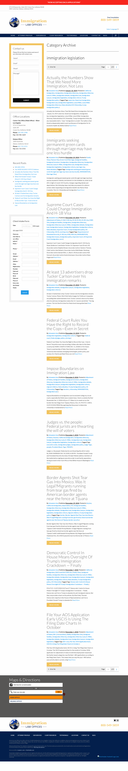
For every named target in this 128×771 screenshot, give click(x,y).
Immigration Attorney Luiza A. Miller (59, 225)
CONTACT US (96, 35)
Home (12, 735)
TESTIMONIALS (72, 35)
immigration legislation (59, 98)
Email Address (16, 260)
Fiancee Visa (55, 160)
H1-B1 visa (85, 220)
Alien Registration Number (16, 266)
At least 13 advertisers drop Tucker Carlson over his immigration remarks (70, 276)
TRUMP (69, 447)
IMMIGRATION (85, 172)
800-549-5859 (110, 19)
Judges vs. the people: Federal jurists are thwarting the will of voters (70, 426)
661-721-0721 (22, 146)
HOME (13, 35)
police (63, 338)
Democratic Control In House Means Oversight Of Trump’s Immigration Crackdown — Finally (69, 559)
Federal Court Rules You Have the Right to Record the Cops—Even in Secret (68, 324)
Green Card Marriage (67, 160)
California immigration (66, 437)
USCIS (57, 232)
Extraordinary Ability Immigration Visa (70, 634)
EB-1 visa (66, 641)
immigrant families (81, 160)
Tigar (64, 447)
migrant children (52, 387)
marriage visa (80, 167)
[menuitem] (12, 35)
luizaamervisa (53, 90)
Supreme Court (62, 229)
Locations (74, 735)
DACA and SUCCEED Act (63, 572)
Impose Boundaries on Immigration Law (65, 370)
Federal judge (55, 338)
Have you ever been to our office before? (16, 237)
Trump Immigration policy (76, 229)
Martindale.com (30, 750)
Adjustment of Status (54, 220)
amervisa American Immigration (79, 100)
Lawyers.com (21, 750)
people (49, 447)
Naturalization (51, 169)
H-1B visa (68, 220)
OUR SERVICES (41, 35)
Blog (93, 735)
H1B (68, 234)
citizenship (73, 389)
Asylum (55, 437)
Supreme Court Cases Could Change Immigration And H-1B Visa (69, 208)
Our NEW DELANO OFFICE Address (27, 169)
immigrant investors (53, 162)
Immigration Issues (53, 237)
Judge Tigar (88, 445)
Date (14, 225)
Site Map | (39, 747)
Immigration (59, 93)
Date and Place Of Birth (15, 273)
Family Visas (77, 572)
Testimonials (64, 735)
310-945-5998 (22, 132)
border (62, 515)
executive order (52, 445)
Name (15, 243)
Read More (72, 125)
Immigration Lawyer (81, 164)
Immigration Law (75, 95)
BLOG (105, 35)
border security (73, 520)
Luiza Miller (78, 102)
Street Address (16, 255)
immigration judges (64, 445)
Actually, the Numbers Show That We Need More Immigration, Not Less (70, 81)
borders (66, 389)
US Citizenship (56, 582)
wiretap (68, 338)
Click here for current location (22, 685)
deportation (66, 505)
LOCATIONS (84, 35)
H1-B (74, 220)
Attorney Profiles (24, 735)
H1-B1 (79, 220)
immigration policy (66, 237)
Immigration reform (74, 98)
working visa (64, 232)
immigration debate (63, 95)
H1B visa (73, 234)
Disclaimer (41, 747)
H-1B (63, 220)
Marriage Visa (51, 174)
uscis (61, 239)
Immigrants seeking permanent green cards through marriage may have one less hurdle (69, 146)
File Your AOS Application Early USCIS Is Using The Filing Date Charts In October (68, 621)
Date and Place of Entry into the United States (16, 282)
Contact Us (85, 735)
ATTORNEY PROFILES (25, 35)
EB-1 (54, 634)
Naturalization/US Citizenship (72, 105)
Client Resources (50, 735)
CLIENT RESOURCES (56, 35)
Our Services (37, 735)
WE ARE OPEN (20, 167)
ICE (72, 505)
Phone (15, 248)
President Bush (57, 447)
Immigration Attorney (71, 93)
